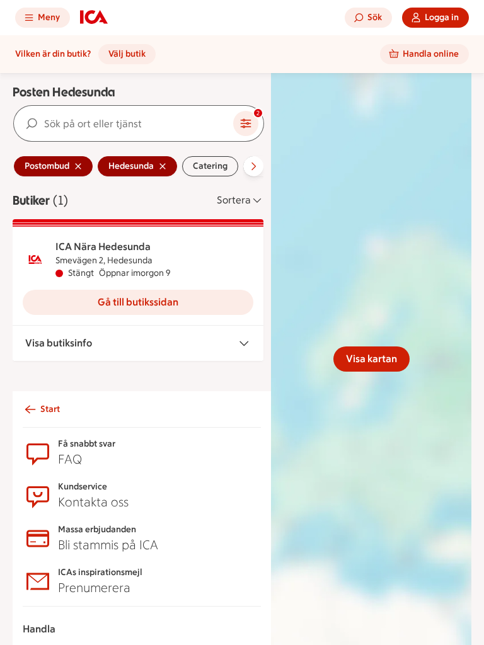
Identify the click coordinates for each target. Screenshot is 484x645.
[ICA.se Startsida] (94, 17)
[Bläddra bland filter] (253, 166)
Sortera (234, 200)
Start (50, 409)
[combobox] (123, 123)
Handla (39, 629)
